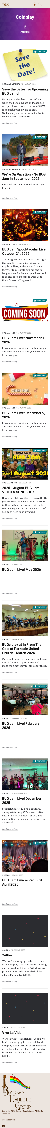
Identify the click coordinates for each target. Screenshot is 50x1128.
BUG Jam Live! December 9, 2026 (23, 415)
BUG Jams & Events (11, 84)
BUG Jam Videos (9, 483)
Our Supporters (8, 1120)
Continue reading (9, 123)
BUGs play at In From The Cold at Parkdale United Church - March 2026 (21, 649)
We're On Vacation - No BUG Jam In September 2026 (24, 176)
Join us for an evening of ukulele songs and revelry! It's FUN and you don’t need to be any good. (24, 351)
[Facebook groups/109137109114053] (3, 1126)
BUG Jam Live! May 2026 (21, 570)
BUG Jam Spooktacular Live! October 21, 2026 (24, 251)
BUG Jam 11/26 (8, 333)
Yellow (7, 955)
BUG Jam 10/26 (8, 244)
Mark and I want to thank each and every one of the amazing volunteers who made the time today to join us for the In (24, 662)
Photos (6, 565)
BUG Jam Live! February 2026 (20, 726)
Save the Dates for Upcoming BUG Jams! (25, 91)
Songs (5, 950)
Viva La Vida (11, 1033)
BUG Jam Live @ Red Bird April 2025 (22, 882)
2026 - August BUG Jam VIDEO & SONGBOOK (20, 490)
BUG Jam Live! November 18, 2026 (24, 340)
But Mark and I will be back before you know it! (23, 186)
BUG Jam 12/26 (8, 408)
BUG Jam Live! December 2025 (21, 800)
